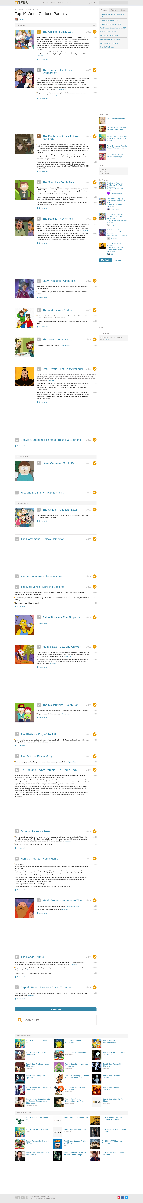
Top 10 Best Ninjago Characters (111, 1088)
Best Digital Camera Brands (109, 35)
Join (95, 3)
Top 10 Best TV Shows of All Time (37, 1119)
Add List (60, 3)
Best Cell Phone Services (108, 32)
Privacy (36, 1196)
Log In (90, 3)
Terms (31, 1196)
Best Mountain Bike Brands (109, 43)
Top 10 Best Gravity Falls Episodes (36, 1077)
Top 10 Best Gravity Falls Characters (36, 1053)
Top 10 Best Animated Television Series (111, 1042)
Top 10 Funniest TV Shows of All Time (37, 1142)
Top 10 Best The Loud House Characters (37, 1065)
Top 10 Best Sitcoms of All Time (76, 1118)
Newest (53, 3)
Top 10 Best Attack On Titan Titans (114, 1100)
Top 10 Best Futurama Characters (111, 1077)
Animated (35, 9)
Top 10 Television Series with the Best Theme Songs (75, 1154)
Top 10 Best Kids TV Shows (37, 1129)
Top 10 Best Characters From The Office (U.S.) (37, 1154)
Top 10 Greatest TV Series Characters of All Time (112, 1119)
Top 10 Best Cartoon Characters (73, 1042)
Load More (55, 1009)
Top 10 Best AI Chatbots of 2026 (110, 24)
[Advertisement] (56, 118)
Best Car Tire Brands (107, 47)
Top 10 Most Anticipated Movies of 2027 (113, 28)
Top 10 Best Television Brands (75, 1129)
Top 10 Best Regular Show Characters (113, 1065)
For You (68, 3)
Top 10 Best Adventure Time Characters (114, 1053)
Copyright (42, 1196)
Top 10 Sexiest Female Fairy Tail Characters (38, 1088)
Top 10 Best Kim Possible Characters (75, 1088)
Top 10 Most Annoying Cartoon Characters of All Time (77, 1077)
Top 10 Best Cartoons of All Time (38, 1041)
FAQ (47, 1196)
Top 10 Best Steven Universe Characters (76, 1065)
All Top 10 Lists (19, 9)
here (107, 339)
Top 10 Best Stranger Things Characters (113, 1154)
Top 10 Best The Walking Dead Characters (114, 1130)
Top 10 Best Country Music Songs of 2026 (112, 15)
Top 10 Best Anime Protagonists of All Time (74, 1100)
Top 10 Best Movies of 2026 (109, 20)
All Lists (45, 3)
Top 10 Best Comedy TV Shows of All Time (76, 1142)
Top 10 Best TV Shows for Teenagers (112, 1142)
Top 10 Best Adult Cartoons (75, 1052)
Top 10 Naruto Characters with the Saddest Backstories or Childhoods (38, 1101)
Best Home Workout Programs (110, 39)
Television (28, 9)
